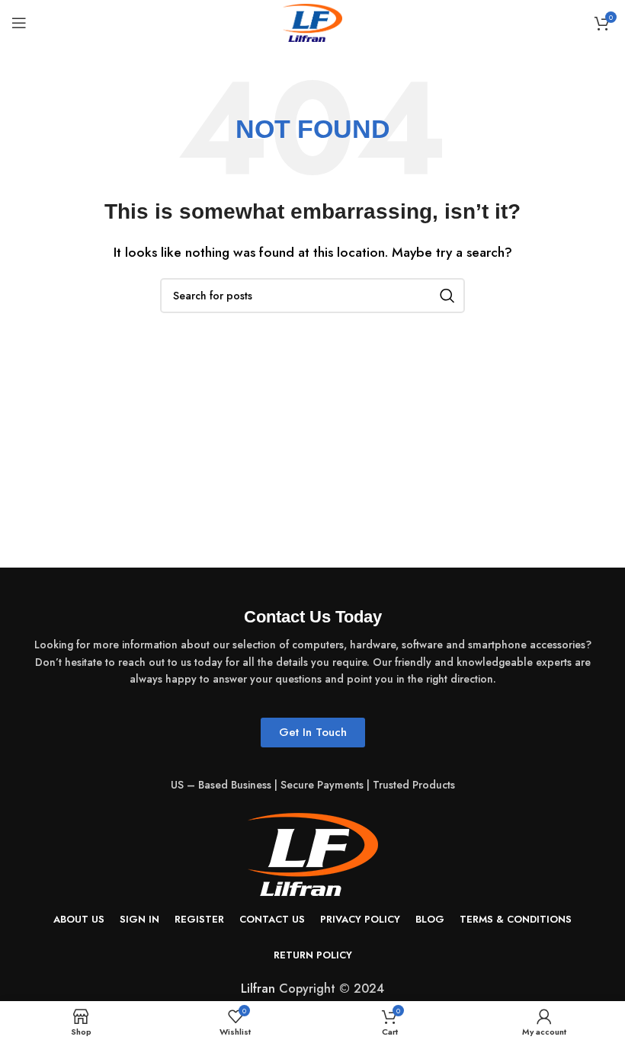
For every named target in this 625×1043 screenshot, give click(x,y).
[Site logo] (312, 21)
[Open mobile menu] (19, 23)
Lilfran (258, 988)
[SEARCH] (447, 295)
